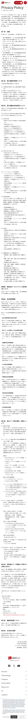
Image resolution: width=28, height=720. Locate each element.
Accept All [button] (14, 717)
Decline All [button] (22, 717)
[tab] (25, 2)
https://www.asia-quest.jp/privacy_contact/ (14, 615)
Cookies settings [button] (6, 717)
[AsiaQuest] (5, 3)
